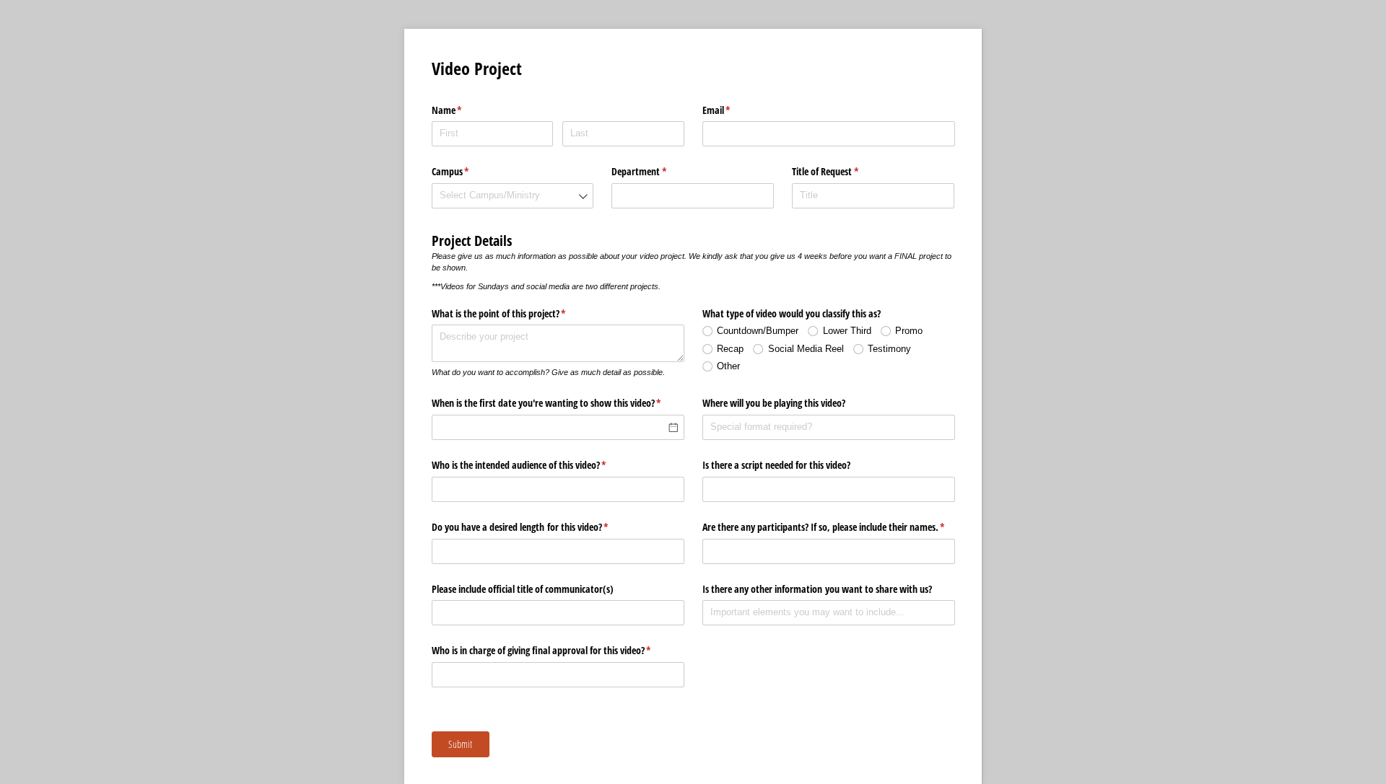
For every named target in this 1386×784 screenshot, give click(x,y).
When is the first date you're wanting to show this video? (558, 403)
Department (655, 171)
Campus (467, 171)
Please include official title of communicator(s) (523, 589)
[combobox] (513, 195)
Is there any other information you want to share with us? (817, 589)
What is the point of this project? (516, 313)
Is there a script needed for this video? (776, 465)
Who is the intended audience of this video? (536, 465)
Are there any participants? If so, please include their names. (828, 527)
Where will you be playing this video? (773, 403)
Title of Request (842, 171)
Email (733, 110)
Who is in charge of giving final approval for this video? (558, 650)
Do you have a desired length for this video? (537, 527)
